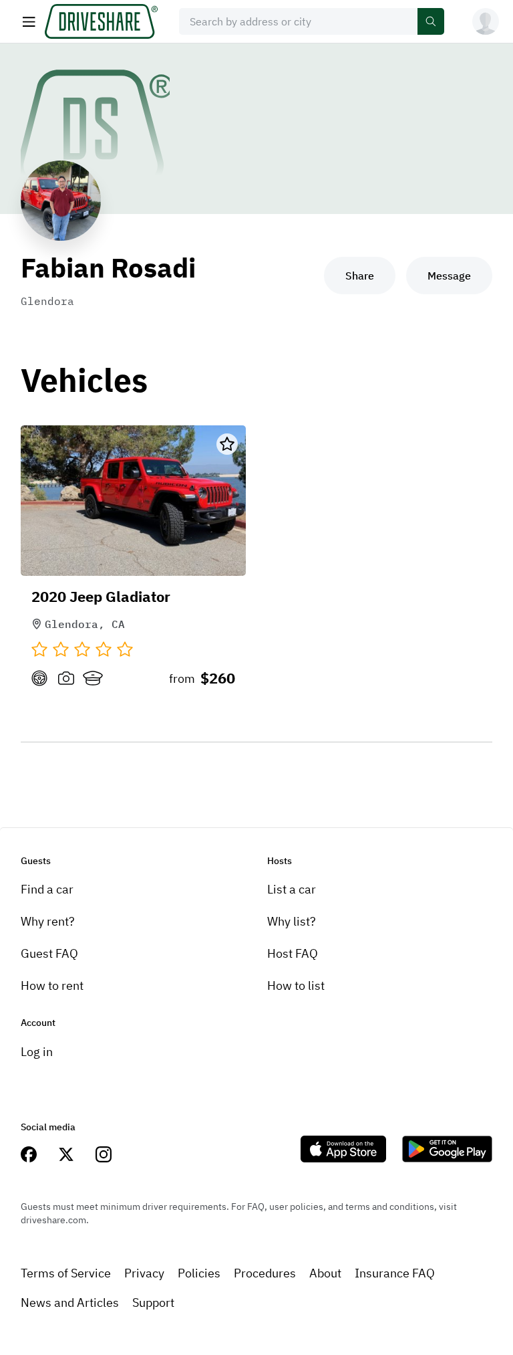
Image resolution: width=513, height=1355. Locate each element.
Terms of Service (66, 1273)
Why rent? (48, 921)
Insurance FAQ (395, 1273)
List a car (291, 889)
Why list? (291, 921)
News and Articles (70, 1302)
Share (359, 275)
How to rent (52, 985)
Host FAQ (292, 953)
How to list (296, 985)
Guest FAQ (49, 953)
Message (449, 275)
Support (153, 1302)
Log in (37, 1051)
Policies (199, 1273)
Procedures (265, 1273)
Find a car (47, 889)
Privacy (144, 1273)
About (325, 1273)
